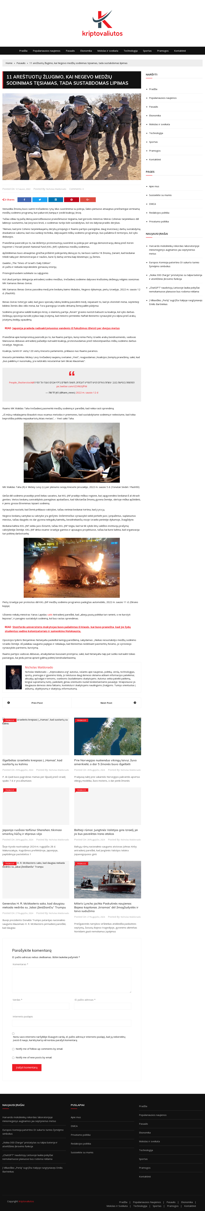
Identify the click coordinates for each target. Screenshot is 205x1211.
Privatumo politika (159, 221)
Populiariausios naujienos (46, 50)
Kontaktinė (180, 50)
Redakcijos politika (159, 212)
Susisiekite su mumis (160, 195)
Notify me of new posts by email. (34, 1057)
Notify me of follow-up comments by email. (39, 1048)
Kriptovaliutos (26, 1201)
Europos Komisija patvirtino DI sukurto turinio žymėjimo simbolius (174, 264)
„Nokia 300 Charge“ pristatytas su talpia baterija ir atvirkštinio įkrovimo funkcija (175, 276)
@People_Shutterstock (21, 382)
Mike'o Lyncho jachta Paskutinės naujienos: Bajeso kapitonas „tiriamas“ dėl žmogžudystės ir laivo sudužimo (106, 907)
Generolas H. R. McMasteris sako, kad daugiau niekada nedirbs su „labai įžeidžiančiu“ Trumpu (34, 905)
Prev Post (37, 702)
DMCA (152, 203)
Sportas (147, 50)
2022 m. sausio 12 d (87, 392)
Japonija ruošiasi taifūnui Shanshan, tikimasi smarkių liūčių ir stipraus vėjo (32, 831)
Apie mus (154, 186)
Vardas (17, 999)
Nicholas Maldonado (56, 189)
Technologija (131, 50)
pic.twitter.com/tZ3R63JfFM (72, 386)
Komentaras (20, 964)
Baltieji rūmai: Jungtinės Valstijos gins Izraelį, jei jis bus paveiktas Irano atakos (106, 831)
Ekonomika (86, 50)
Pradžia (23, 50)
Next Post (106, 702)
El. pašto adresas (85, 999)
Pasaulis (70, 50)
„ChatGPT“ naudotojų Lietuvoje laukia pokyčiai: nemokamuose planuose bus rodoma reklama (174, 289)
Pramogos (163, 50)
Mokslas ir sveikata (107, 50)
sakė (49, 614)
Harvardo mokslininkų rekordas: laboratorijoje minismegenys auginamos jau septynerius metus (174, 249)
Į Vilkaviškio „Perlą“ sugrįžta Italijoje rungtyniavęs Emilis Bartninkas (175, 302)
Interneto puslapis (23, 1016)
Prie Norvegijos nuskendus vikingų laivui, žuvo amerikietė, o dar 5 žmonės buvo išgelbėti (105, 762)
